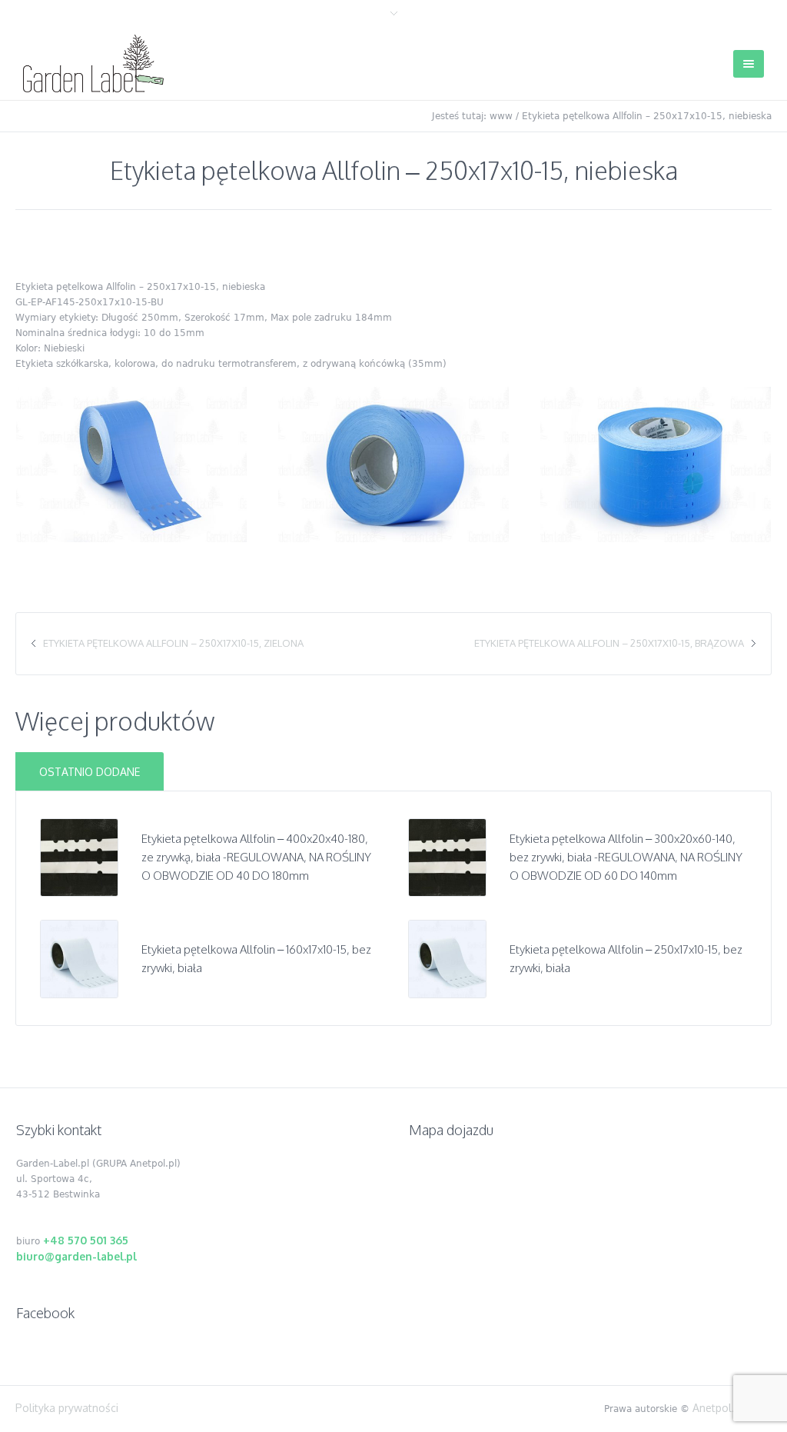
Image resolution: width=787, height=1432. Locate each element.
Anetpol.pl (718, 1407)
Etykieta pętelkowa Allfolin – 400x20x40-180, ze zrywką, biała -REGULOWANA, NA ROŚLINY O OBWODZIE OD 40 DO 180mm (256, 857)
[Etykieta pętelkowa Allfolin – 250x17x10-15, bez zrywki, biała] (447, 957)
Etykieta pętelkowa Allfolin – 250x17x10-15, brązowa (609, 643)
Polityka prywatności (66, 1407)
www (501, 116)
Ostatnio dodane (89, 771)
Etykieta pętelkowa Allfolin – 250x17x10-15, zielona (173, 643)
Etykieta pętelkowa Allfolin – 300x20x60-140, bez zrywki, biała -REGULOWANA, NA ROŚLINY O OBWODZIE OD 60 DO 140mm (626, 857)
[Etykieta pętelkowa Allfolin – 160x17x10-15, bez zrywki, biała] (79, 957)
